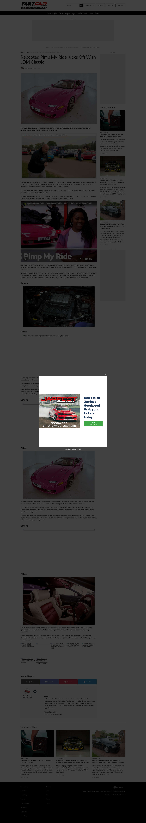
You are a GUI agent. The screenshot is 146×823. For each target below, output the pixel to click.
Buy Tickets (93, 424)
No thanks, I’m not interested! (73, 449)
